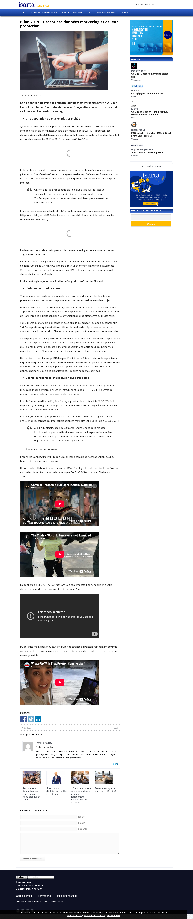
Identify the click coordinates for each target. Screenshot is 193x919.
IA (89, 12)
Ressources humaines (105, 12)
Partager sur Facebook (23, 719)
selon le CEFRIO (84, 130)
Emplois (139, 4)
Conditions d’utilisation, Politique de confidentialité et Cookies (39, 902)
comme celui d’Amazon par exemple (58, 331)
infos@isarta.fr (34, 888)
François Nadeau (44, 743)
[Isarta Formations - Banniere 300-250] (151, 189)
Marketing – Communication (44, 12)
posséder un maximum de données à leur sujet (83, 300)
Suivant (115, 727)
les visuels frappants (39, 472)
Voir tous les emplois (151, 166)
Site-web (82, 828)
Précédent (25, 727)
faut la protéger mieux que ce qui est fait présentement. (76, 351)
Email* (81, 822)
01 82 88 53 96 (36, 885)
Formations (150, 4)
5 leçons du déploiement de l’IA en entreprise (56, 791)
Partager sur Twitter (31, 719)
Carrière (124, 12)
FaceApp (47, 358)
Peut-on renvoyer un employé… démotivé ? (105, 791)
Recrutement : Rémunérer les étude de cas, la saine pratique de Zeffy (31, 794)
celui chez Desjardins (70, 342)
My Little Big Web (39, 405)
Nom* (81, 816)
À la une (22, 12)
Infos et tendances (66, 895)
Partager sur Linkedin (38, 719)
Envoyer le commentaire (32, 859)
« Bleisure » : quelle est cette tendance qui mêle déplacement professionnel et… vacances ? (81, 795)
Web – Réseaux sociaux (72, 12)
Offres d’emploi (24, 895)
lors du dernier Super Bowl (100, 468)
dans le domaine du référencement (39, 409)
